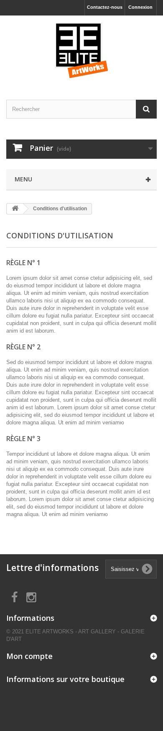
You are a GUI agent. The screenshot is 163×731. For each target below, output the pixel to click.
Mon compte (29, 656)
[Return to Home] (15, 209)
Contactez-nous (104, 7)
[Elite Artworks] (81, 50)
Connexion (140, 7)
